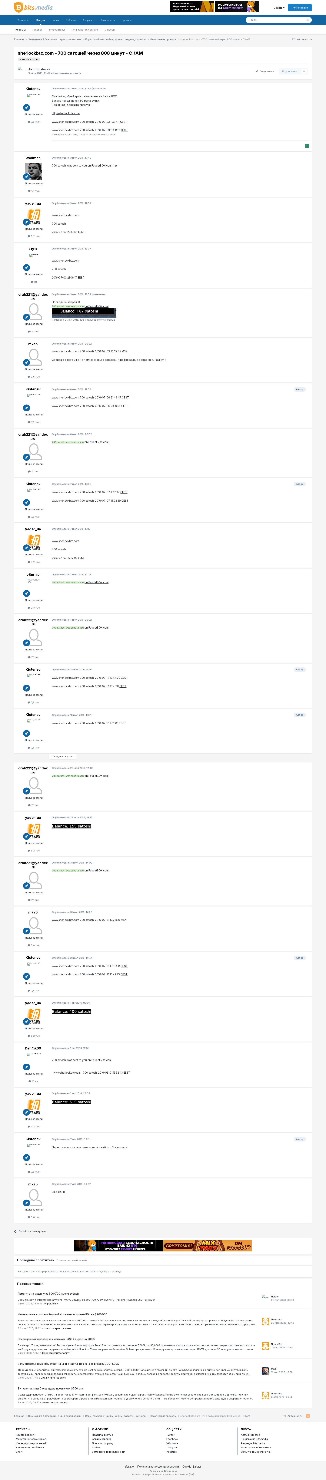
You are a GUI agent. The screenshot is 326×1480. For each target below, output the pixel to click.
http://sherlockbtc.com (66, 113)
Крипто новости (25, 1434)
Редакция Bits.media (253, 1443)
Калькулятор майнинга (30, 1447)
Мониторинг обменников (31, 1438)
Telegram (172, 1447)
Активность (108, 19)
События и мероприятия (256, 1451)
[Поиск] (308, 20)
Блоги (55, 19)
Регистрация (300, 7)
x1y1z (33, 249)
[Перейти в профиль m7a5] (33, 357)
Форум (40, 19)
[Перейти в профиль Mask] (265, 1371)
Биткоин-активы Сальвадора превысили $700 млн (51, 1388)
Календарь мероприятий (31, 1443)
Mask (274, 1368)
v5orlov (33, 575)
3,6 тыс (35, 376)
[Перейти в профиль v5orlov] (33, 588)
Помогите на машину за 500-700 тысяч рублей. (48, 1293)
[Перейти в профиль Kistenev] (22, 71)
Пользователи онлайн (85, 29)
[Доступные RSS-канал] (308, 1416)
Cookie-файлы (191, 1466)
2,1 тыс (35, 331)
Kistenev (44, 69)
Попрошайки (50, 1303)
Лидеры (110, 29)
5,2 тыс (35, 236)
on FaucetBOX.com (99, 165)
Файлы (96, 1447)
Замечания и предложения (108, 1451)
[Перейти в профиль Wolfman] (33, 171)
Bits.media (23, 19)
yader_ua (33, 203)
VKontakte (172, 1443)
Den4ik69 (33, 1048)
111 (35, 281)
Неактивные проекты (67, 73)
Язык (128, 1466)
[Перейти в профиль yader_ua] (33, 216)
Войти (278, 7)
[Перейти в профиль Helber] (265, 1298)
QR (191, 1474)
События (71, 19)
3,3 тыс (35, 607)
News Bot (276, 1319)
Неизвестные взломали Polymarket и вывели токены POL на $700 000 (62, 1314)
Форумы (20, 29)
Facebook (172, 1438)
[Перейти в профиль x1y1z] (33, 262)
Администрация (101, 1438)
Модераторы (57, 29)
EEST (81, 231)
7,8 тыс (35, 121)
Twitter (170, 1434)
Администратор (250, 1434)
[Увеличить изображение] (84, 313)
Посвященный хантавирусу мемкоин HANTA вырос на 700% (56, 1339)
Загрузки (88, 19)
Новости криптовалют (57, 1328)
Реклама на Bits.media (254, 1438)
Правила (127, 19)
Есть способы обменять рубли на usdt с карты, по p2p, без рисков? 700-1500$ (68, 1363)
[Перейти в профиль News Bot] (265, 1321)
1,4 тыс (35, 190)
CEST (123, 121)
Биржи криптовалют (53, 1377)
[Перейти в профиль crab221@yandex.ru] (33, 311)
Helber (275, 1296)
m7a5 (33, 344)
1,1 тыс (35, 1081)
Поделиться (266, 71)
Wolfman (33, 158)
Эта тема (293, 19)
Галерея (37, 29)
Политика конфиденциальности (158, 1466)
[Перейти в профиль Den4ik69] (33, 1061)
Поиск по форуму (102, 1443)
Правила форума (102, 1434)
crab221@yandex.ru (33, 296)
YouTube (171, 1451)
